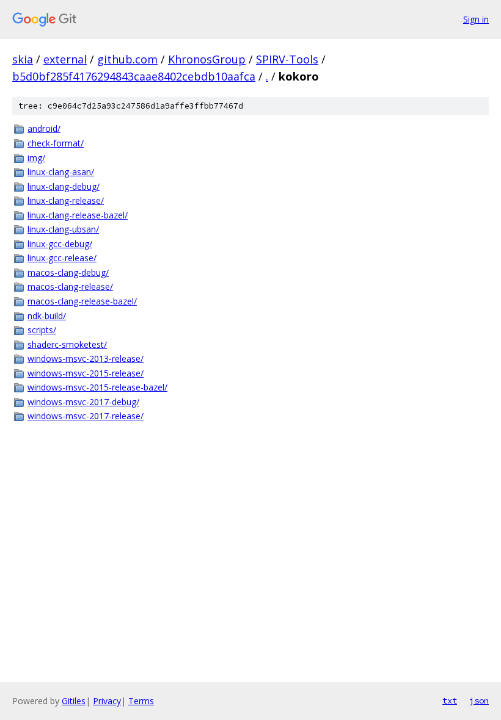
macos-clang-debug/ (68, 272)
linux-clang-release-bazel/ (77, 215)
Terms (141, 701)
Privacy (107, 701)
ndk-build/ (46, 316)
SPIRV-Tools (287, 59)
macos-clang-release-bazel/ (82, 301)
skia (22, 59)
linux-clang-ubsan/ (63, 229)
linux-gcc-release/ (62, 258)
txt (449, 700)
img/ (36, 158)
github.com (127, 59)
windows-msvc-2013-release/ (85, 358)
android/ (43, 128)
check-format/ (55, 143)
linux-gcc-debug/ (59, 244)
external (65, 59)
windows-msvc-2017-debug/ (83, 402)
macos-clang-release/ (70, 286)
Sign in (476, 19)
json (479, 700)
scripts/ (41, 330)
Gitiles (74, 701)
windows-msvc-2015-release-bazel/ (97, 387)
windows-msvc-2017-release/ (85, 416)
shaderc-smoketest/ (67, 344)
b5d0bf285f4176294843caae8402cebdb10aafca (133, 76)
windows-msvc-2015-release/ (85, 373)
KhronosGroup (207, 59)
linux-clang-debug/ (63, 186)
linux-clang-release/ (65, 200)
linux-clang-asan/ (60, 172)
